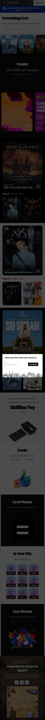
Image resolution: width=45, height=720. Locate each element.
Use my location (33, 364)
